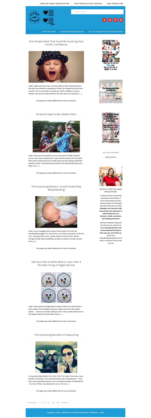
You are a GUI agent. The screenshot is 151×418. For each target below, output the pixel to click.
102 (58, 402)
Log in (101, 412)
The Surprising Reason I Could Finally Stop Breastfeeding (56, 188)
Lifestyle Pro (66, 412)
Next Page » (65, 402)
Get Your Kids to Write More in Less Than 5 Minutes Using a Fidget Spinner (56, 263)
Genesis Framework (80, 412)
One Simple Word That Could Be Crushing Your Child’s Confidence (56, 43)
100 (48, 402)
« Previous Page (31, 402)
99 (44, 402)
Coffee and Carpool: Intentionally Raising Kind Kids (41, 17)
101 (53, 402)
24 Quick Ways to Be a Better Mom (56, 114)
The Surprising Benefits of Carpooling (56, 334)
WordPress (94, 412)
